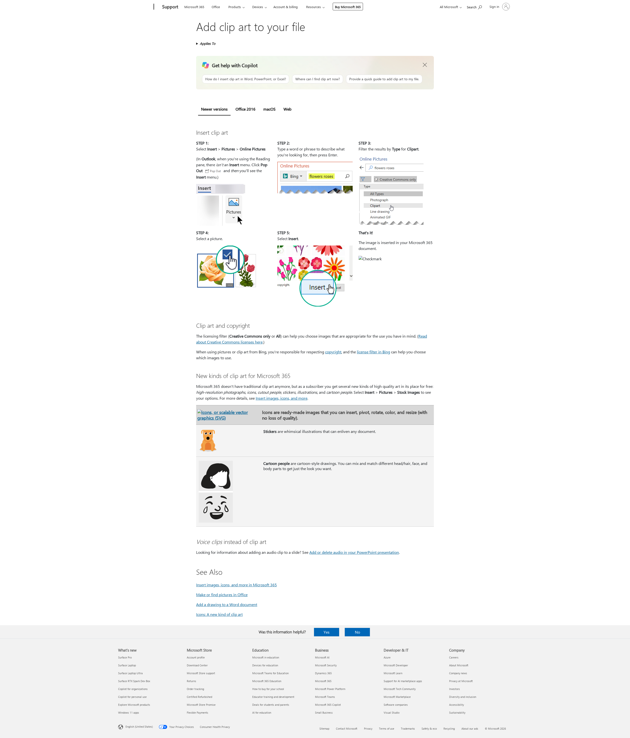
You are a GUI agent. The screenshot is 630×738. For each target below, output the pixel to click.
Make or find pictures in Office (222, 594)
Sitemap (324, 728)
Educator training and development (273, 697)
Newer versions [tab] (214, 109)
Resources (313, 7)
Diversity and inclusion (462, 697)
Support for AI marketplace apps (403, 681)
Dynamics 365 (323, 673)
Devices (257, 7)
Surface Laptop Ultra (130, 673)
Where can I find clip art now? (317, 79)
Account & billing (285, 7)
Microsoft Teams (325, 697)
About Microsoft (458, 665)
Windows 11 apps (128, 712)
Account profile (196, 657)
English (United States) (139, 726)
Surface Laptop (127, 665)
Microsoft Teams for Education (270, 673)
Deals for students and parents (270, 704)
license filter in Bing (373, 351)
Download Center (197, 665)
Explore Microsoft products (134, 704)
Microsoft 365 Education (266, 681)
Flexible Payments (197, 712)
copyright (333, 351)
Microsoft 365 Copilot (328, 704)
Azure (387, 657)
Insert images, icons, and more (281, 398)
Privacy (368, 728)
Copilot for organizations (133, 689)
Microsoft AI (322, 657)
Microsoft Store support (201, 673)
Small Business (324, 712)
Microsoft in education (265, 657)
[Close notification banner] (425, 65)
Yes (327, 632)
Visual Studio (391, 712)
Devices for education (265, 665)
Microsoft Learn (393, 673)
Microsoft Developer (396, 665)
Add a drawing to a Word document (226, 604)
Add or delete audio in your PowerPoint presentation (354, 552)
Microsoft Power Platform (330, 689)
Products (234, 7)
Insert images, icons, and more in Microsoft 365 (236, 584)
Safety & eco (429, 728)
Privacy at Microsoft (461, 681)
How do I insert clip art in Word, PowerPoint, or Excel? (245, 79)
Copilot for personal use (132, 697)
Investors (454, 689)
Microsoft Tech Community (400, 689)
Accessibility (456, 704)
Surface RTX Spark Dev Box (134, 681)
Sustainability (457, 712)
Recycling (449, 728)
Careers (453, 657)
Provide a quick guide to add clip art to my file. (384, 79)
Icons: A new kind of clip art (219, 614)
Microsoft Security (326, 665)
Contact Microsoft (346, 728)
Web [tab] (287, 109)
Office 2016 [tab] (245, 109)
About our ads (469, 728)
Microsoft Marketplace (397, 697)
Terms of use (386, 728)
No (357, 632)
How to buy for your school (268, 689)
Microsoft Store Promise (201, 704)
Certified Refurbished (199, 697)
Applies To (207, 43)
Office (216, 7)
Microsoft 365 (194, 7)
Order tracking (195, 689)
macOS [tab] (269, 109)
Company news (458, 673)
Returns (191, 681)
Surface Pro (125, 657)
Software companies (396, 704)
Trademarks (408, 728)
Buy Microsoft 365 (348, 7)
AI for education (261, 712)
